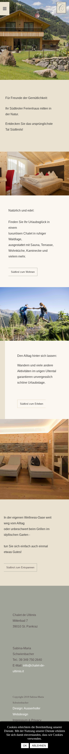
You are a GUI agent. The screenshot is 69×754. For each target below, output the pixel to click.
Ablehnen (39, 745)
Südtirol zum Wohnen (23, 271)
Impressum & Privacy (27, 720)
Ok (25, 745)
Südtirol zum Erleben (31, 403)
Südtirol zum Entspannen (20, 567)
